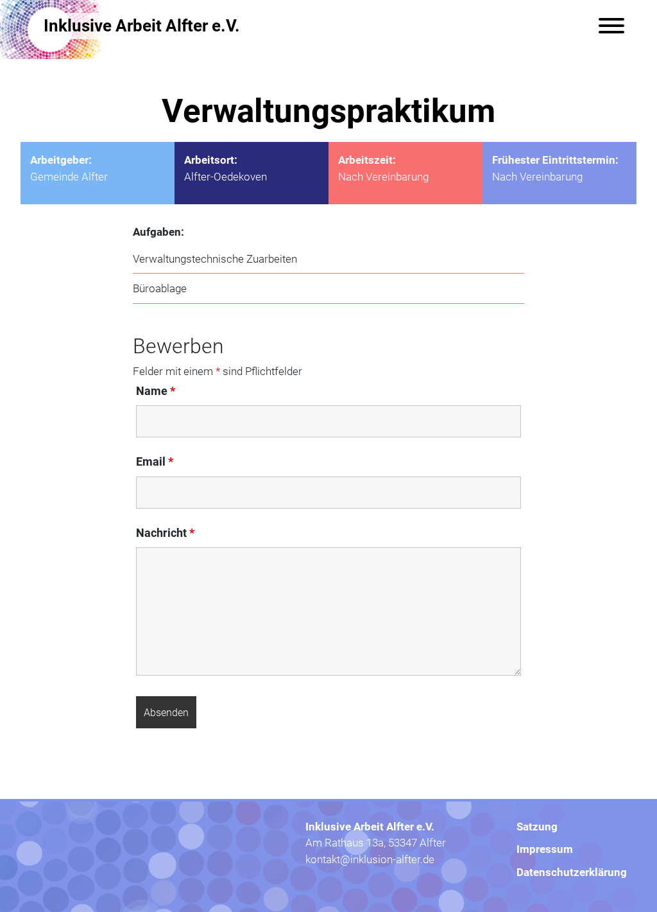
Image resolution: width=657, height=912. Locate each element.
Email (154, 461)
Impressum (544, 848)
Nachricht (165, 532)
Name (155, 390)
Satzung (537, 826)
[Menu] (611, 25)
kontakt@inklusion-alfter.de (369, 859)
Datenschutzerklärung (571, 871)
